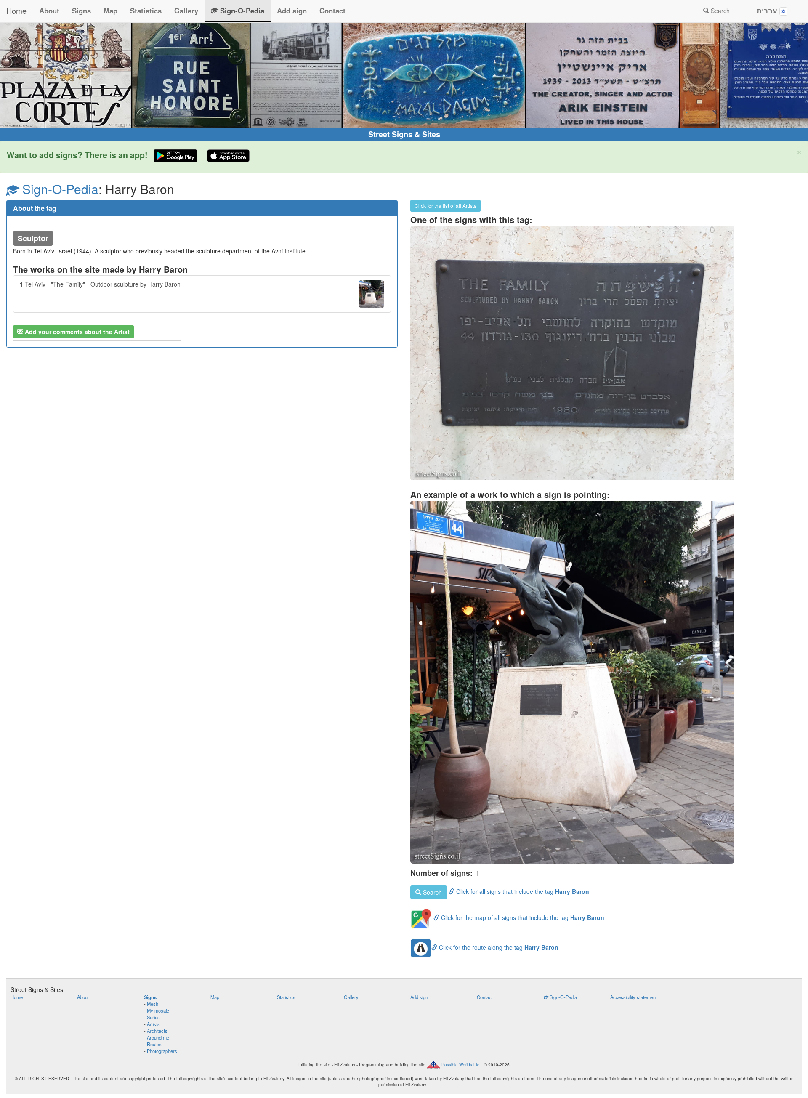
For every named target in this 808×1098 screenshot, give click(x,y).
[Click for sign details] (572, 353)
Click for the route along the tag (497, 947)
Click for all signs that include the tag (505, 891)
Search (719, 10)
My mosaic (158, 1010)
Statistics (146, 10)
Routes (154, 1044)
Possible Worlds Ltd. (461, 1065)
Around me (158, 1037)
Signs (81, 10)
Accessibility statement (633, 997)
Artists (153, 1024)
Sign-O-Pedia (241, 10)
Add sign (292, 10)
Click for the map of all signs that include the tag (521, 917)
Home (16, 10)
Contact (332, 10)
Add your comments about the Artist (76, 331)
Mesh (152, 1003)
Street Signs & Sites (404, 134)
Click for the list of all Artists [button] (445, 205)
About (49, 10)
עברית (768, 10)
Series (153, 1017)
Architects (157, 1030)
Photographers (162, 1050)
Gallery (186, 10)
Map (110, 10)
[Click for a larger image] (572, 682)
